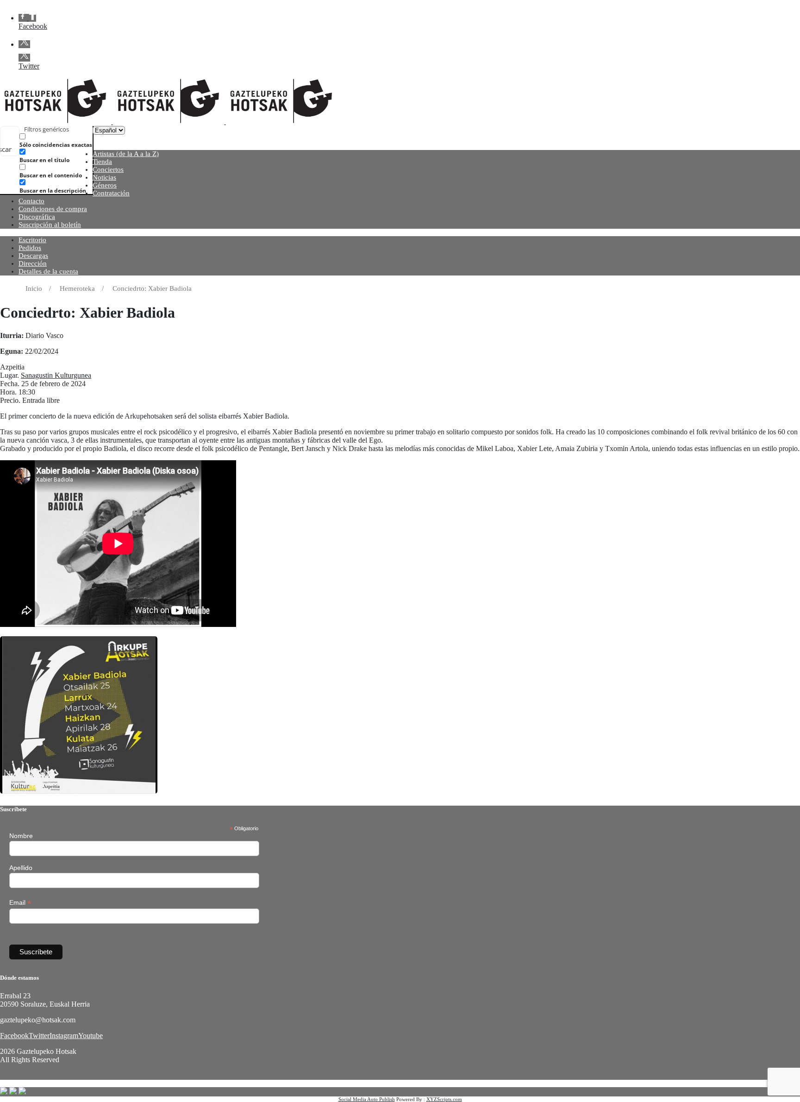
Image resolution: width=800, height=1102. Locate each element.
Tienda (102, 161)
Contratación (111, 193)
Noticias (104, 177)
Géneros (105, 185)
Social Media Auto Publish (366, 1099)
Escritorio (32, 240)
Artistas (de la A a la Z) (126, 153)
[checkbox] (65, 140)
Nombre (21, 835)
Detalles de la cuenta (48, 271)
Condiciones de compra (53, 209)
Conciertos (108, 169)
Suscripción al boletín (50, 224)
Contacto (31, 201)
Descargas (33, 255)
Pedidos (30, 247)
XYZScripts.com (444, 1099)
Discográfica (37, 216)
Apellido (20, 867)
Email (20, 902)
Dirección (33, 263)
